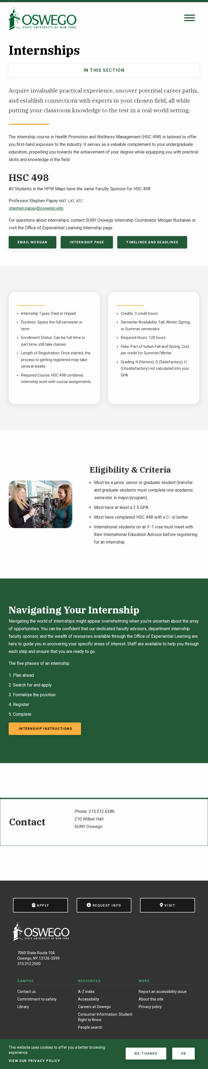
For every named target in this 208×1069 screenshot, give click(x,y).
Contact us (26, 991)
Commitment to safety (37, 999)
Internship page (87, 242)
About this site (151, 999)
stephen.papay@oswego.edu (36, 208)
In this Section (104, 70)
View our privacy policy (34, 1061)
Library (23, 1007)
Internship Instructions (45, 729)
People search (90, 1027)
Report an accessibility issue (163, 991)
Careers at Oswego (94, 1007)
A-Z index (86, 991)
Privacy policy (150, 1007)
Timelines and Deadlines (152, 242)
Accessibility (88, 999)
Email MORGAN (32, 242)
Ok (183, 1053)
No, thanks (146, 1053)
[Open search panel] (189, 18)
